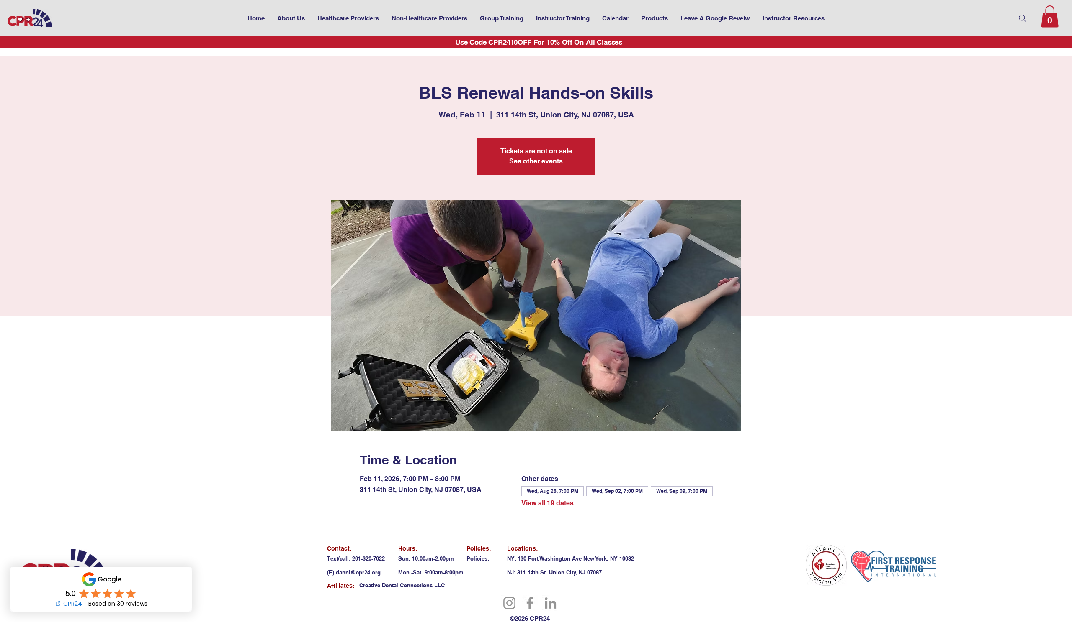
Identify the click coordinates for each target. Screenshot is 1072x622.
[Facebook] (530, 603)
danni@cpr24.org (358, 572)
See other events (536, 161)
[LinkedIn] (550, 603)
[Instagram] (509, 603)
